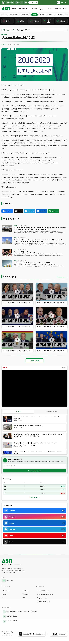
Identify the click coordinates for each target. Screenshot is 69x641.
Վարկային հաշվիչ (43, 590)
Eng (66, 2)
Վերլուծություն (13, 14)
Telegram (30, 211)
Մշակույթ (42, 14)
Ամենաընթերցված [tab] (51, 411)
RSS (23, 598)
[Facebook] (8, 2)
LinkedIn (42, 211)
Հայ (58, 2)
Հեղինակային (25, 14)
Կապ (64, 8)
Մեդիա (49, 8)
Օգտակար (57, 8)
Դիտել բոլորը (33, 497)
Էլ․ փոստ (54, 211)
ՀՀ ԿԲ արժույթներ (42, 601)
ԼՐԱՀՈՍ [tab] (18, 411)
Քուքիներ (25, 590)
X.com (19, 211)
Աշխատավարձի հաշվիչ (45, 594)
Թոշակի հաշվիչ (42, 598)
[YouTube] (25, 2)
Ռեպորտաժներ (61, 14)
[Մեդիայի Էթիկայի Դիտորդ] (3, 2)
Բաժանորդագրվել (34, 471)
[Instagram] (12, 2)
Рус (62, 2)
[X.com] (21, 2)
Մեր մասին (41, 8)
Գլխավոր (34, 8)
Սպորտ (51, 14)
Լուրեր (34, 14)
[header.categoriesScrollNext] (66, 14)
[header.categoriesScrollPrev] (2, 14)
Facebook (8, 211)
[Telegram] (17, 2)
